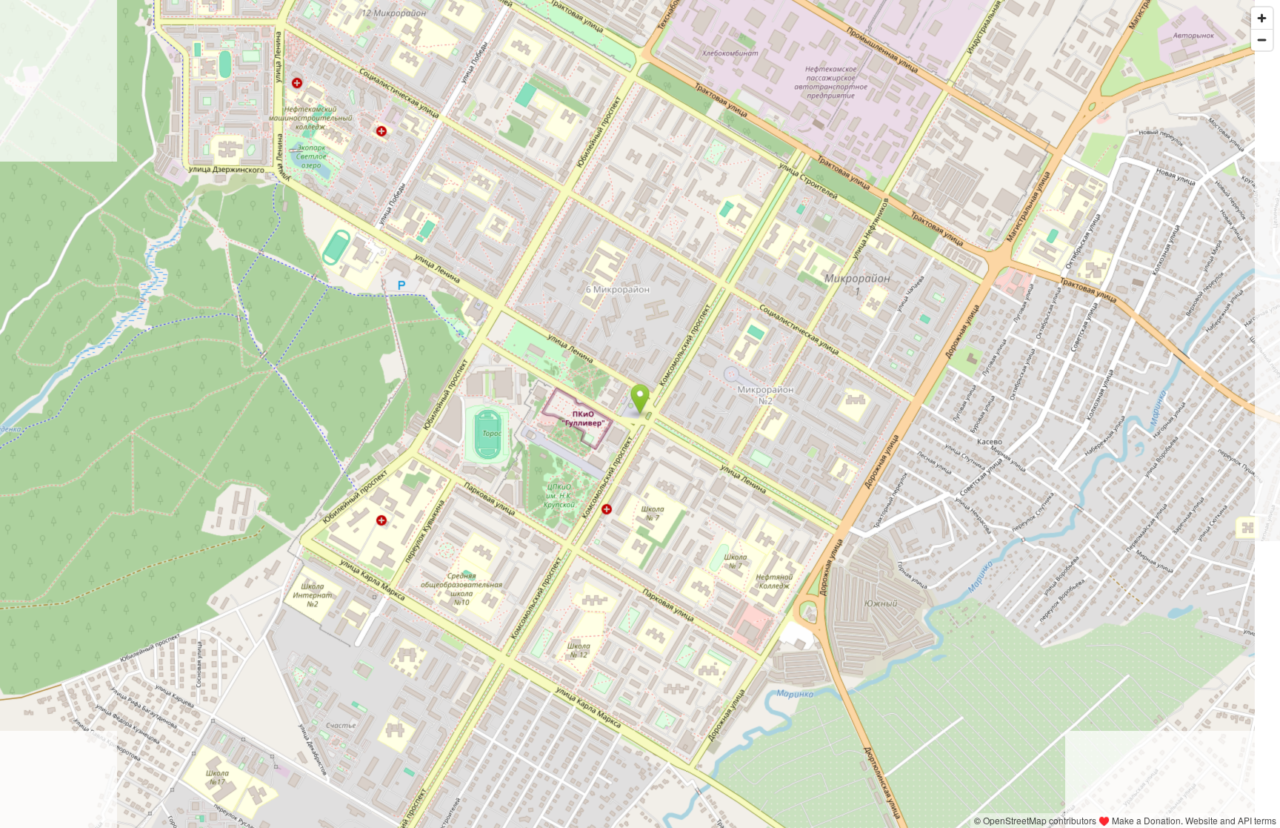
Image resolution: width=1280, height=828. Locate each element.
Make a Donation (1146, 820)
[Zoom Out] (1262, 39)
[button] (640, 399)
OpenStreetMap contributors (1039, 820)
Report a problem (932, 820)
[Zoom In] (1262, 18)
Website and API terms (1230, 820)
